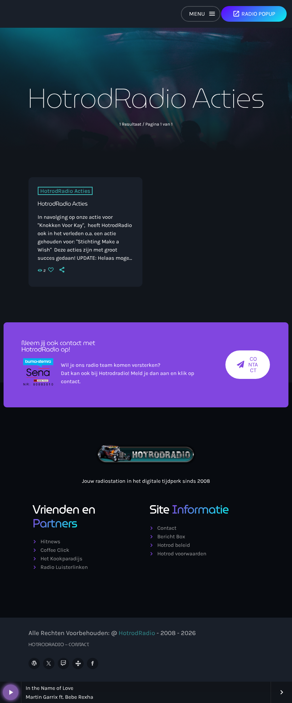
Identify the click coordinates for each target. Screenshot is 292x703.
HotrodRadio (137, 633)
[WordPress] (34, 663)
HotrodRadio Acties (65, 190)
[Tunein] (78, 663)
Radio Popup (254, 13)
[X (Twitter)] (48, 663)
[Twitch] (63, 663)
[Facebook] (92, 663)
